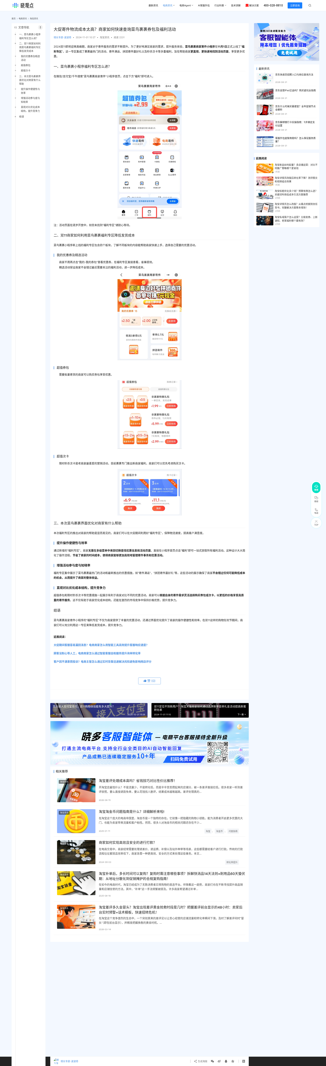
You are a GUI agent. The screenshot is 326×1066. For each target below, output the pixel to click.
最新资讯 (153, 5)
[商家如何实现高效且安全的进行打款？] (76, 852)
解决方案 (254, 5)
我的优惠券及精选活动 (30, 58)
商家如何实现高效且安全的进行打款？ (128, 843)
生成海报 (202, 1061)
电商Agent (185, 5)
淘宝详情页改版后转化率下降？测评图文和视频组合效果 (296, 179)
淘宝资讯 (104, 37)
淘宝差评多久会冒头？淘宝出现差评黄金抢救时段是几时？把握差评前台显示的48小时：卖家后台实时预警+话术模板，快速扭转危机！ (170, 909)
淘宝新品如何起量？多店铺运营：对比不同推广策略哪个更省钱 (296, 166)
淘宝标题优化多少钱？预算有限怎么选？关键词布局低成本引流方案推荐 (296, 192)
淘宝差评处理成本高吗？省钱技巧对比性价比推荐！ (138, 781)
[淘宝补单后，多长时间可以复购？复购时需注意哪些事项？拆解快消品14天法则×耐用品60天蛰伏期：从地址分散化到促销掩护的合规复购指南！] (76, 883)
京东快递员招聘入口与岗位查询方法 (294, 74)
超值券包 (25, 65)
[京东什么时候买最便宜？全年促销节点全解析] (265, 110)
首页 (14, 18)
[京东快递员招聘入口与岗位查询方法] (265, 78)
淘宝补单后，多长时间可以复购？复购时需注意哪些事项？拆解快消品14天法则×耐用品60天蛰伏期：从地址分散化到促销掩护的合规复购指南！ (172, 876)
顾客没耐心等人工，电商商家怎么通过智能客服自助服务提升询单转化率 (97, 653)
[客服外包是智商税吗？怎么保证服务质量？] (265, 141)
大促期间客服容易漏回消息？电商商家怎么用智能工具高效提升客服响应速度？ (101, 645)
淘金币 (219, 831)
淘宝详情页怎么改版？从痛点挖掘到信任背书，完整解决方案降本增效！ (296, 205)
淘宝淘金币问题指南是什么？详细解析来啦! (131, 812)
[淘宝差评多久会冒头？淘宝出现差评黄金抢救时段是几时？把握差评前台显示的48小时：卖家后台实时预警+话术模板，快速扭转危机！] (76, 917)
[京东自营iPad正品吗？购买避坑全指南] (265, 94)
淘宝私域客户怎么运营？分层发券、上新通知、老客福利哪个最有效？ (296, 219)
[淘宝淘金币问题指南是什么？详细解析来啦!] (76, 821)
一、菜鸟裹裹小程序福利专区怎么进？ (30, 36)
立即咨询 (295, 5)
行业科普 (219, 5)
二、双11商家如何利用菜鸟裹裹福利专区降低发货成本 (30, 47)
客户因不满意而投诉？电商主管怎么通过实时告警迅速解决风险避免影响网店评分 (102, 661)
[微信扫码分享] (212, 1061)
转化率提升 (232, 862)
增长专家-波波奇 (62, 37)
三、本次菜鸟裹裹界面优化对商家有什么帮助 (30, 80)
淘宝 (208, 831)
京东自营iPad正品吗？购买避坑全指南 (295, 90)
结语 (21, 116)
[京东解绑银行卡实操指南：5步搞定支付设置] (265, 125)
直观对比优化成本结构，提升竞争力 (30, 108)
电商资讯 (167, 5)
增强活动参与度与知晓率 (30, 99)
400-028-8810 (273, 5)
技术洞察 (236, 5)
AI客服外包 (204, 5)
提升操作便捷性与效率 (30, 90)
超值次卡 (25, 70)
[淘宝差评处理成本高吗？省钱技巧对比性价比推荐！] (76, 790)
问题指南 (233, 831)
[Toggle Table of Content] (40, 27)
